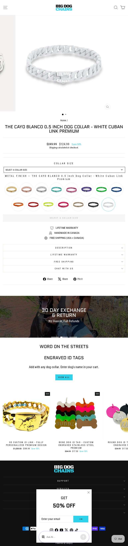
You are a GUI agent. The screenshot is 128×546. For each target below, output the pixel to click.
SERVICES (63, 489)
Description (64, 248)
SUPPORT (63, 481)
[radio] (11, 189)
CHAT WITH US (64, 268)
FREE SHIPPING (64, 262)
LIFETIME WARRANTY (64, 255)
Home (63, 120)
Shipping (53, 147)
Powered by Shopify (64, 543)
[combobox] (64, 170)
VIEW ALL (64, 377)
